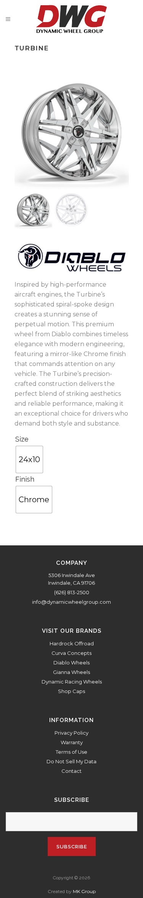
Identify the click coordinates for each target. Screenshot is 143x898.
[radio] (29, 459)
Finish (24, 479)
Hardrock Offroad (72, 643)
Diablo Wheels (71, 662)
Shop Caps (71, 691)
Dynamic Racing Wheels (72, 682)
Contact (71, 771)
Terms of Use (71, 752)
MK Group (84, 891)
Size (22, 439)
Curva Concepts (71, 653)
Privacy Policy (71, 733)
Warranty (72, 742)
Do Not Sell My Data (71, 761)
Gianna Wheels (71, 672)
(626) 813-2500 (71, 592)
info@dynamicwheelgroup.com (71, 602)
